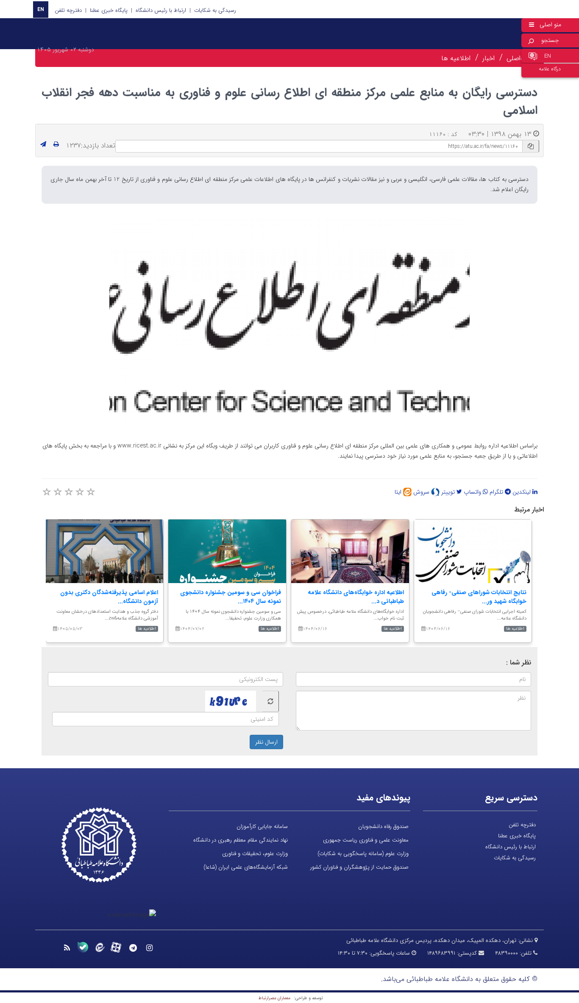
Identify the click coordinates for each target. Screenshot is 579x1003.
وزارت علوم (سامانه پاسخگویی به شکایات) (363, 853)
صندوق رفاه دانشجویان (383, 826)
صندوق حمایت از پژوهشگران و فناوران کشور (359, 867)
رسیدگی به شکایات (215, 10)
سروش (422, 492)
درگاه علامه (550, 69)
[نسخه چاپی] (56, 144)
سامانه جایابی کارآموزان (262, 826)
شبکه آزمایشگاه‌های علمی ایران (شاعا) (245, 867)
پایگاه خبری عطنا (109, 10)
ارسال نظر (266, 742)
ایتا (399, 492)
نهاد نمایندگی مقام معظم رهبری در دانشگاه (240, 840)
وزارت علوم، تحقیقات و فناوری (255, 853)
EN (40, 10)
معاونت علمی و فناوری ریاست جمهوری (366, 840)
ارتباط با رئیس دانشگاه (161, 10)
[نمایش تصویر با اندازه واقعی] (290, 322)
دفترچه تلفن (68, 10)
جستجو (550, 40)
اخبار (488, 58)
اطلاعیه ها (455, 58)
